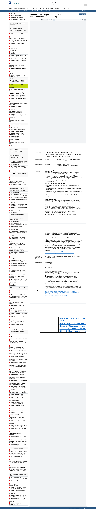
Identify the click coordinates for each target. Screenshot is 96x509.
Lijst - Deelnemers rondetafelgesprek (18, 58)
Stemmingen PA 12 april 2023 (17, 17)
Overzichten (35, 8)
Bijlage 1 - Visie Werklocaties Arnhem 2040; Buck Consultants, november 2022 (17, 488)
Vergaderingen (29, 8)
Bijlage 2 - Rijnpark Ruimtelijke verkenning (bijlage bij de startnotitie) (16, 134)
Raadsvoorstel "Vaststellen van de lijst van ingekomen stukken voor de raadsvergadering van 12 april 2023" (17, 181)
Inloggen (84, 508)
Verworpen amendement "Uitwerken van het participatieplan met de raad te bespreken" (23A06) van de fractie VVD (18, 347)
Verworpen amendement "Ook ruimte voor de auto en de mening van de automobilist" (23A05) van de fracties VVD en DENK (18, 342)
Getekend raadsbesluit (15, 164)
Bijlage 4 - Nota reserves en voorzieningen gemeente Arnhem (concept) (17, 107)
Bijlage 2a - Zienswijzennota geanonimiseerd (16, 49)
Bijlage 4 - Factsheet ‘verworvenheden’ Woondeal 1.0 (18, 325)
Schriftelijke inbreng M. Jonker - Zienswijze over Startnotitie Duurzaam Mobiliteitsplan (16, 417)
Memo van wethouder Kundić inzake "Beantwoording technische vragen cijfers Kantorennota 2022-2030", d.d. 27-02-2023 (17, 470)
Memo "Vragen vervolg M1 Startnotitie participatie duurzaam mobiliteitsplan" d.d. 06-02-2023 (18, 441)
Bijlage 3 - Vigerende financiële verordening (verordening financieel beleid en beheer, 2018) (18, 103)
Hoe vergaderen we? (50, 8)
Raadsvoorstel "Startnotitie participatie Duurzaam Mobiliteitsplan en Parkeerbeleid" (18, 392)
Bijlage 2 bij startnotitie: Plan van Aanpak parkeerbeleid (16, 406)
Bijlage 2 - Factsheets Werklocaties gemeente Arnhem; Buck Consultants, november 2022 (17, 492)
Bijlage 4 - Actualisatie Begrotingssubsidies (14, 211)
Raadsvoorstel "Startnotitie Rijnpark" (18, 129)
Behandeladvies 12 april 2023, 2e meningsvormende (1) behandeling (17, 34)
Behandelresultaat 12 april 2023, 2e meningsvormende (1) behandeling (17, 76)
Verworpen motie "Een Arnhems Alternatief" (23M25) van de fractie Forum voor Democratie (17, 307)
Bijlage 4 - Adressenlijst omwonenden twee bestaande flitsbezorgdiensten (17, 56)
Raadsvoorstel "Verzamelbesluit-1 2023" (19, 197)
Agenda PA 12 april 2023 (16, 15)
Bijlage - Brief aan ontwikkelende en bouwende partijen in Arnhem (17, 285)
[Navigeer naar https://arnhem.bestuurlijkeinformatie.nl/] (14, 4)
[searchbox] (67, 5)
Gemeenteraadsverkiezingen (19, 8)
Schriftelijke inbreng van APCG (17, 410)
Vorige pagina (83, 14)
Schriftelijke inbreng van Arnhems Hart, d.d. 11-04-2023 (18, 69)
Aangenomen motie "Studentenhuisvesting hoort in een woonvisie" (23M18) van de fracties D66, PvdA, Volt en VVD (17, 243)
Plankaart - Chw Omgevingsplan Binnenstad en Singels (16, 44)
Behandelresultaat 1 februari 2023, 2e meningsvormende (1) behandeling (17, 437)
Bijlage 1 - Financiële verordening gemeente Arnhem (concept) (17, 96)
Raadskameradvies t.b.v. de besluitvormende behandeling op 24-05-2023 (18, 146)
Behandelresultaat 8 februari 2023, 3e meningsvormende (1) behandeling (17, 445)
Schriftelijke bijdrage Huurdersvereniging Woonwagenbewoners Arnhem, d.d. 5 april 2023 (17, 138)
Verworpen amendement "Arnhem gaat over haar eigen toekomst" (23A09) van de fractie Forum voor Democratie (18, 297)
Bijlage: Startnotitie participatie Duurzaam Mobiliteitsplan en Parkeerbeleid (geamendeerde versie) (17, 399)
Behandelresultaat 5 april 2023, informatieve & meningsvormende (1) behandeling (16, 65)
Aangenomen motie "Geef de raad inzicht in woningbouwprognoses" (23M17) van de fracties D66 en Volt (17, 238)
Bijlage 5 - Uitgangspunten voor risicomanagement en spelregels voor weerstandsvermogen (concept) (16, 111)
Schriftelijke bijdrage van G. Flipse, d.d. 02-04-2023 (18, 61)
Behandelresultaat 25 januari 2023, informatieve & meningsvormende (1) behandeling (17, 422)
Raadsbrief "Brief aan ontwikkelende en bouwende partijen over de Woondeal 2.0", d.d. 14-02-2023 (18, 281)
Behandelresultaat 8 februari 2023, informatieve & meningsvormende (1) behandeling (17, 276)
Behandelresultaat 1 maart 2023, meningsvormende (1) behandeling (16, 504)
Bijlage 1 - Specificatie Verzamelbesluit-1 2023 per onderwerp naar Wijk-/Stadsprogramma (18, 201)
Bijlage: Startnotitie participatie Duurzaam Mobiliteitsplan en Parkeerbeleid (17, 395)
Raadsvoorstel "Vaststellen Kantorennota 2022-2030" (15, 457)
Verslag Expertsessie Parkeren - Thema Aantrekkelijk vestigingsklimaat (18, 426)
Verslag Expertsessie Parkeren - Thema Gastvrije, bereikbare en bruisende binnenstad (18, 433)
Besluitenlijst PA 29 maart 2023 (17, 171)
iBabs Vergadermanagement (74, 508)
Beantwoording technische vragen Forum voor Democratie (17, 266)
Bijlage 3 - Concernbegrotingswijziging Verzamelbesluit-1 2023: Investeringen (18, 208)
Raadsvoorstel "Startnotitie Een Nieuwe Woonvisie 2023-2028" (18, 258)
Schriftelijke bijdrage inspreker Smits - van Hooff (17, 72)
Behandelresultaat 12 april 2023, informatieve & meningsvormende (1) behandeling (16, 120)
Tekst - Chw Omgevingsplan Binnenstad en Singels (18, 41)
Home (16, 10)
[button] (85, 5)
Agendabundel (14, 13)
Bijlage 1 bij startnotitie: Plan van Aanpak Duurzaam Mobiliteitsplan (16, 403)
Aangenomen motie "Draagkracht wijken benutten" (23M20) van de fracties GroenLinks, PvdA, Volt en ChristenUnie (18, 249)
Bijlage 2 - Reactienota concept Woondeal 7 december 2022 (16, 317)
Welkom (10, 8)
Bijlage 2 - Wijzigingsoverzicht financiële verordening (18, 99)
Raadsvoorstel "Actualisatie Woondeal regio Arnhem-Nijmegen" (17, 311)
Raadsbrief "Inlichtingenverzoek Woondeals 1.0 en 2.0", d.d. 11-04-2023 (17, 328)
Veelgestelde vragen (59, 8)
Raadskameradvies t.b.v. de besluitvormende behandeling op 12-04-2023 (18, 195)
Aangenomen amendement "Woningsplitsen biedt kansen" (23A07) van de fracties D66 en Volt (18, 228)
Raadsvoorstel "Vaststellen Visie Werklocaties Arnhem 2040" (16, 481)
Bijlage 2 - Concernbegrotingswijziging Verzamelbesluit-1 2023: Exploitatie (18, 205)
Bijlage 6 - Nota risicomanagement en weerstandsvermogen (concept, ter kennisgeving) (17, 116)
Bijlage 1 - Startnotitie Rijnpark (17, 131)
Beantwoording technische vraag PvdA (19, 263)
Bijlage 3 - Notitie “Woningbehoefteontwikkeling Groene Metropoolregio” (16, 321)
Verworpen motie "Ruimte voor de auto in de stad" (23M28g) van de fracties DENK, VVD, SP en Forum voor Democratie (18, 371)
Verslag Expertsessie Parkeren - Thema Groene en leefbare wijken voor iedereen (18, 429)
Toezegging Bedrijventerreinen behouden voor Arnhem (16, 485)
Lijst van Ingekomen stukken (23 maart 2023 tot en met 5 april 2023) (17, 185)
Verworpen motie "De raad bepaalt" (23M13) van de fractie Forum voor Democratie (17, 302)
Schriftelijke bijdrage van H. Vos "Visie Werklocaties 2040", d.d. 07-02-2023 (17, 496)
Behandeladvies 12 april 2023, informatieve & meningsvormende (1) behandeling (16, 86)
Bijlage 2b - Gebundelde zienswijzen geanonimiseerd (17, 53)
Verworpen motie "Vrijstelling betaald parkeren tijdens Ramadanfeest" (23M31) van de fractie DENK (18, 388)
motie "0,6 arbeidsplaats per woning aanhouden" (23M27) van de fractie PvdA (17, 454)
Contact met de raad (68, 8)
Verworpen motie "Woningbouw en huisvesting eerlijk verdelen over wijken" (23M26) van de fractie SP (17, 254)
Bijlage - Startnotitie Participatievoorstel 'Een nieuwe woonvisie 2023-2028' (18, 261)
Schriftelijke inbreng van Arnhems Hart (18, 408)
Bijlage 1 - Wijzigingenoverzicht (17, 46)
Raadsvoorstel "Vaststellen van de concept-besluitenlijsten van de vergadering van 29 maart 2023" (18, 168)
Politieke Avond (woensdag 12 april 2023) (30, 10)
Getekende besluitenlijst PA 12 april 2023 (17, 20)
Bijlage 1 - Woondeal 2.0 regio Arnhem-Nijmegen (18, 314)
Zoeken (53, 2)
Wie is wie (42, 8)
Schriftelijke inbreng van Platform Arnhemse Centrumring (16, 413)
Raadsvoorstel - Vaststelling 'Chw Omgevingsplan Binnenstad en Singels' (17, 38)
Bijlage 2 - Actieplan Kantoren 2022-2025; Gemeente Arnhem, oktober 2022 (17, 466)
